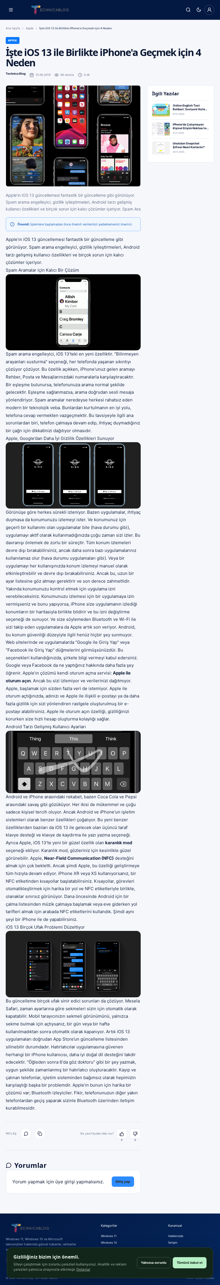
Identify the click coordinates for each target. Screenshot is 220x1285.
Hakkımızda (175, 1236)
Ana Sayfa (13, 28)
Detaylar (83, 1269)
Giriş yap (122, 1181)
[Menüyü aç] (11, 10)
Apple (30, 28)
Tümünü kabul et (190, 1263)
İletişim (173, 1242)
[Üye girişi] (209, 10)
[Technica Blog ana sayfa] (49, 10)
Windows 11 (109, 1236)
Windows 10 (109, 1242)
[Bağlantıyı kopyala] (39, 1133)
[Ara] (188, 10)
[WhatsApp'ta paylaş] (26, 1133)
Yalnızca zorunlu (153, 1263)
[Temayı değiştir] (199, 10)
